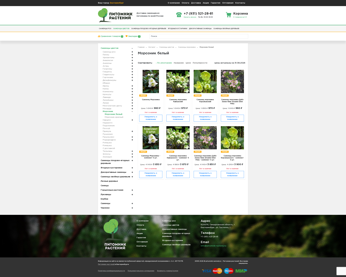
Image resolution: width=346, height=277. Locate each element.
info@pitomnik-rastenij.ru (213, 246)
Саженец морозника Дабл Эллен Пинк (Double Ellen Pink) (232, 101)
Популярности (200, 63)
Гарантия (215, 3)
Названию (179, 63)
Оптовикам (227, 3)
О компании (174, 3)
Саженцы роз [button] (105, 28)
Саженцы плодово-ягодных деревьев (176, 235)
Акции (206, 3)
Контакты (240, 3)
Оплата (185, 3)
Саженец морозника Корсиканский (205, 100)
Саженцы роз (169, 221)
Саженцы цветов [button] (121, 28)
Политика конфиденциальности (111, 271)
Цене (188, 63)
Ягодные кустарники (172, 240)
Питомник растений (106, 264)
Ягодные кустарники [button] (177, 28)
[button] (241, 28)
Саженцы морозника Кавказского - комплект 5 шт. (178, 158)
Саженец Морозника (151, 99)
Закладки (134, 36)
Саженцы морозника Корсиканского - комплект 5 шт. (232, 158)
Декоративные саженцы (174, 229)
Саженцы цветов (170, 225)
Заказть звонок (190, 17)
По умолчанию (164, 63)
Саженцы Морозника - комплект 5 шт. (150, 157)
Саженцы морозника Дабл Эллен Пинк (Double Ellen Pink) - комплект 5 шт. (205, 158)
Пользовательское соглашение (141, 271)
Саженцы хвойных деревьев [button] (226, 28)
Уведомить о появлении (150, 118)
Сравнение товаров (111, 36)
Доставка (196, 3)
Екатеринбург (117, 3)
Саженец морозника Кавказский (178, 100)
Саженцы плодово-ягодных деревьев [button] (148, 28)
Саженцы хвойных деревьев (176, 245)
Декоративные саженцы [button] (200, 28)
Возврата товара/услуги (167, 271)
